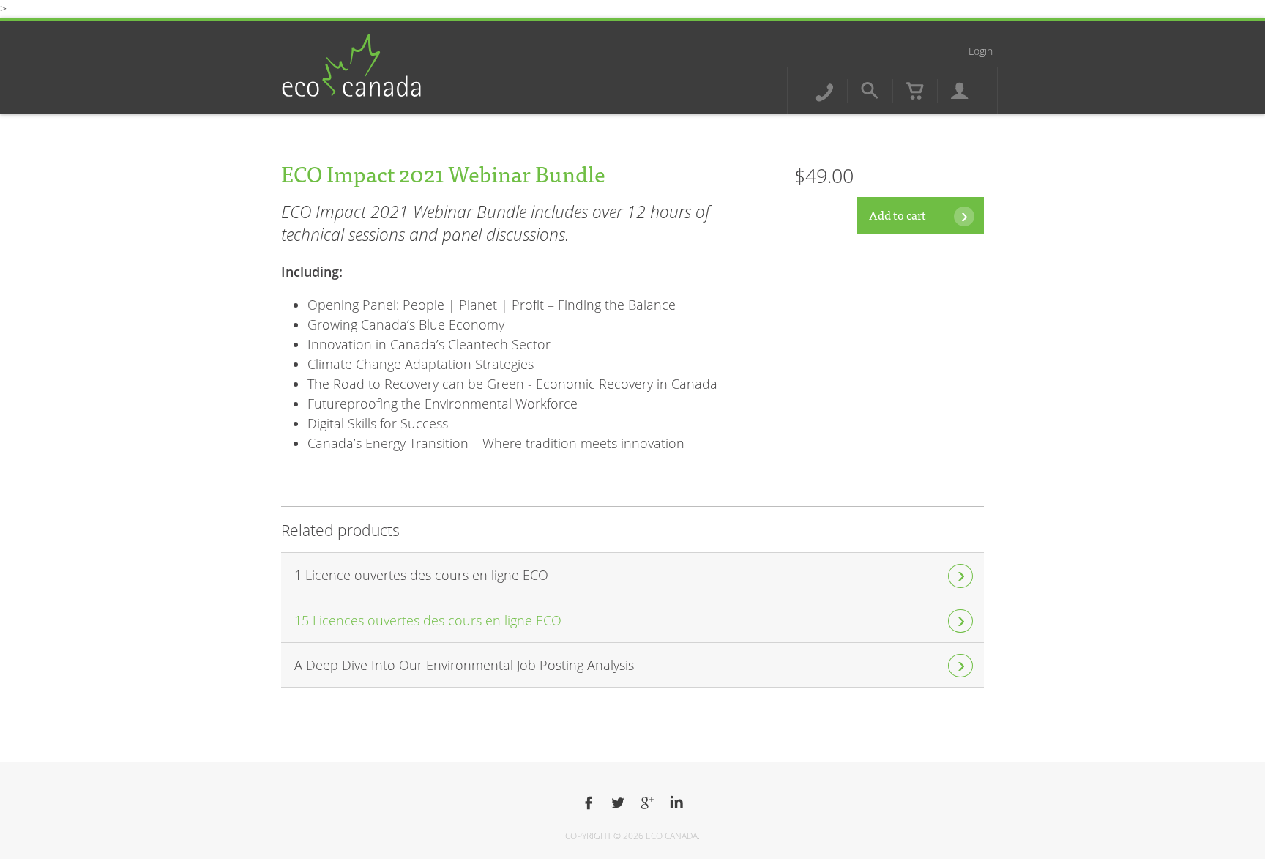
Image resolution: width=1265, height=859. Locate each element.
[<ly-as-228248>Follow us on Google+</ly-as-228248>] (647, 803)
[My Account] (959, 91)
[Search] (869, 91)
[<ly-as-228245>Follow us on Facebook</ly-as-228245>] (588, 803)
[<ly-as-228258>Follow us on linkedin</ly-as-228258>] (676, 803)
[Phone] (824, 91)
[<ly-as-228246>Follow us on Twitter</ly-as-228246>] (618, 803)
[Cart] (915, 91)
